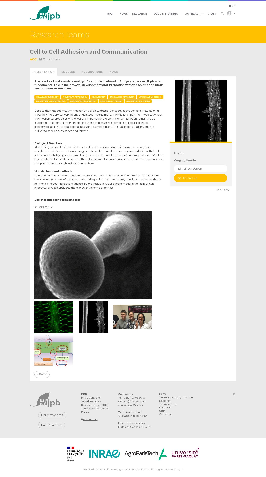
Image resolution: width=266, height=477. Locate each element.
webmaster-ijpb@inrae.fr (132, 415)
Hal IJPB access (51, 425)
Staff (162, 410)
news (114, 72)
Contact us (190, 178)
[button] (232, 6)
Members (68, 72)
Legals (180, 469)
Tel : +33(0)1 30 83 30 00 (132, 397)
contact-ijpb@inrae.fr (130, 404)
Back (42, 374)
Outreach (165, 407)
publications (92, 72)
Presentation (43, 72)
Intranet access (52, 415)
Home (163, 393)
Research (164, 400)
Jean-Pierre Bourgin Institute (176, 397)
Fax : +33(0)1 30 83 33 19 (131, 401)
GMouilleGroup (192, 168)
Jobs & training (167, 404)
